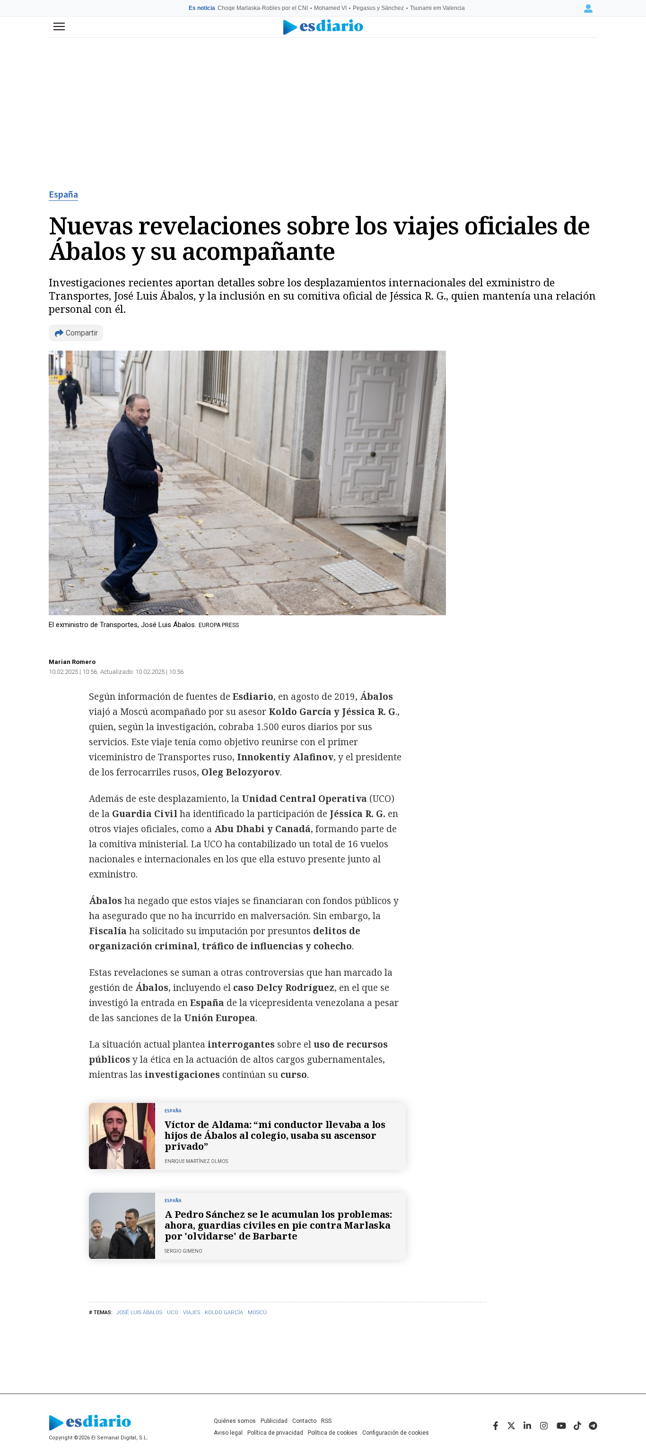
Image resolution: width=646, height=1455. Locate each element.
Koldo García (224, 1312)
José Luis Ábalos (139, 1312)
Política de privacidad (275, 1432)
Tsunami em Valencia (437, 8)
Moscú (257, 1312)
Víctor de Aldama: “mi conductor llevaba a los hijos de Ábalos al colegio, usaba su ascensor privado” (275, 1135)
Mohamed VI (330, 8)
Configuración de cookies (395, 1432)
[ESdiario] (323, 27)
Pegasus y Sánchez (378, 8)
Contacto (304, 1421)
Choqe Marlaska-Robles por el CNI (263, 8)
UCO (172, 1312)
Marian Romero (72, 661)
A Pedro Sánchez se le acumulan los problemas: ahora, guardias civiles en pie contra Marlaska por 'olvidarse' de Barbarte (278, 1225)
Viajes (191, 1312)
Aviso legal (228, 1432)
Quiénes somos (235, 1421)
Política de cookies (333, 1432)
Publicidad (274, 1421)
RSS (326, 1421)
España (63, 194)
